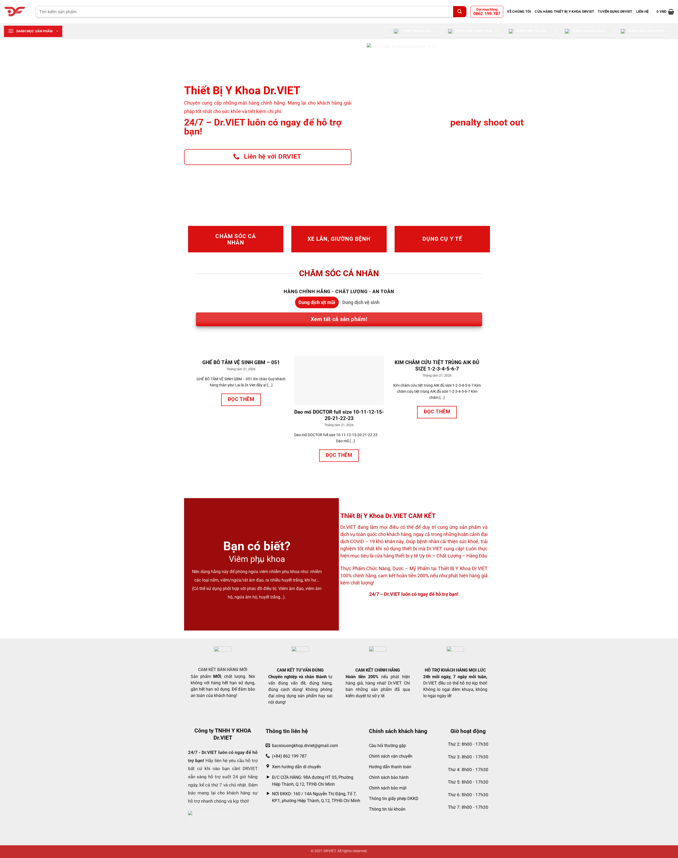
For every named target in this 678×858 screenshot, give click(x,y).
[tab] (317, 302)
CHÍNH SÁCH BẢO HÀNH (588, 31)
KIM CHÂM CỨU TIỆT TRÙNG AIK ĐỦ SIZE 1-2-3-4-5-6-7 (437, 366)
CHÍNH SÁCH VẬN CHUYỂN (646, 31)
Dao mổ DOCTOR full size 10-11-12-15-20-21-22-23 (339, 415)
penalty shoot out (487, 122)
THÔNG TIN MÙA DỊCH (416, 31)
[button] (665, 11)
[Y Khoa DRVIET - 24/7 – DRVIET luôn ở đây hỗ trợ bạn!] (16, 11)
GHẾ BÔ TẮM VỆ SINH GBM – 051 (241, 362)
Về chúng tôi (519, 12)
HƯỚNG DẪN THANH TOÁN (473, 31)
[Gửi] (459, 11)
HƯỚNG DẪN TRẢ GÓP (531, 31)
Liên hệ (642, 12)
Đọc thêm (241, 399)
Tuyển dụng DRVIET (615, 12)
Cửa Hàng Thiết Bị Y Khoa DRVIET (564, 12)
